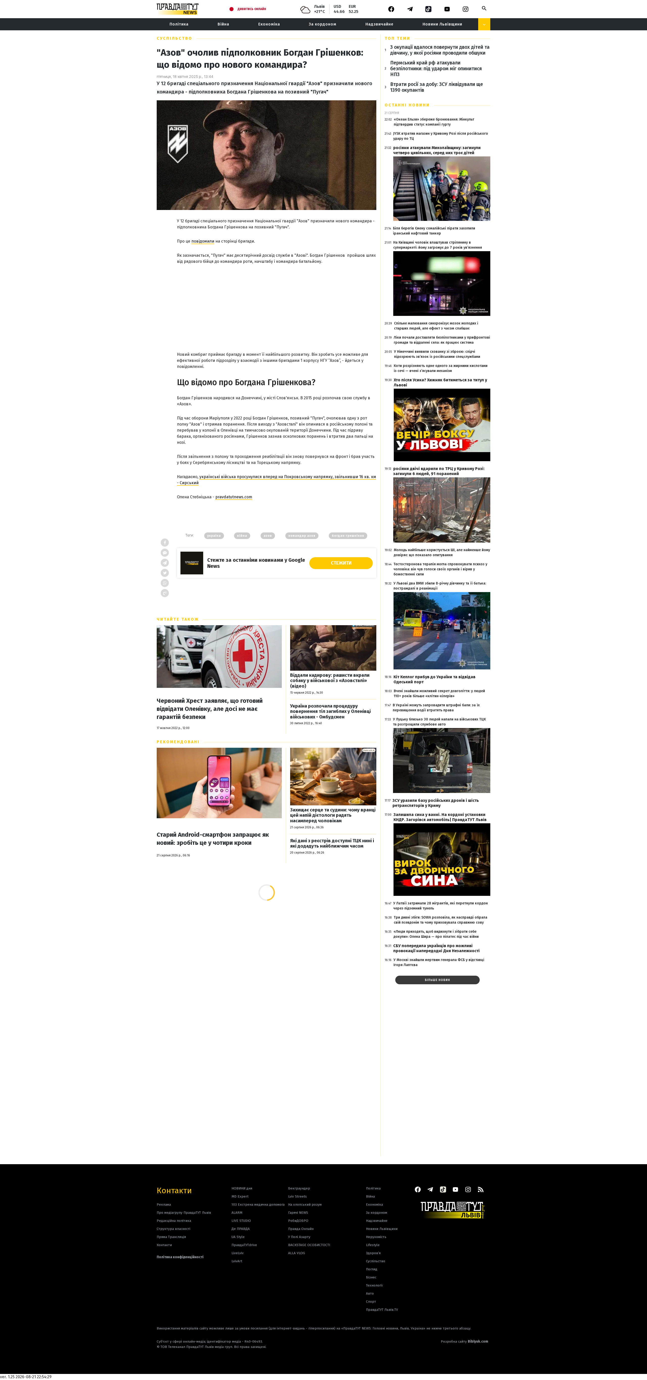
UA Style (238, 1237)
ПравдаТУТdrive (244, 1245)
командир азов (301, 535)
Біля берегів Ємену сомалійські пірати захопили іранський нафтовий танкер (434, 231)
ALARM (237, 1212)
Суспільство (174, 38)
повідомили (202, 241)
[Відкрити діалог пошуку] (484, 8)
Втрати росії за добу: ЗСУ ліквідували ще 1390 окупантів (436, 87)
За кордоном (322, 24)
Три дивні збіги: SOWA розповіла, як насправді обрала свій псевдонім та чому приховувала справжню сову (440, 920)
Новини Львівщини (442, 24)
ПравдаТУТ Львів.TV (382, 1309)
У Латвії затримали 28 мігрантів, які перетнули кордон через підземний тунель (440, 905)
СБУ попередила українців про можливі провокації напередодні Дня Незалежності (436, 948)
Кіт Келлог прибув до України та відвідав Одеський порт (434, 679)
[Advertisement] (276, 303)
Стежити (341, 563)
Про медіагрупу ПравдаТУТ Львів (184, 1212)
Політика (179, 24)
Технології (374, 1285)
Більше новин (437, 980)
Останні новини (407, 105)
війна (242, 535)
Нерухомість (376, 1237)
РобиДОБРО (298, 1221)
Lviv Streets (297, 1196)
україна (214, 535)
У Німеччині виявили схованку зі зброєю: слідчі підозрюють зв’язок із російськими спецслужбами (437, 354)
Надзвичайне (379, 24)
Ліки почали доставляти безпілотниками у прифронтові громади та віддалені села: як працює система (442, 340)
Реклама (164, 1204)
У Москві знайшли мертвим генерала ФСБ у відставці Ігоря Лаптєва (439, 962)
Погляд (371, 1269)
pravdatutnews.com (233, 497)
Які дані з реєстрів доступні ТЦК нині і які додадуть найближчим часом (332, 843)
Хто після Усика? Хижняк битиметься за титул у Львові (440, 382)
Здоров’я (373, 1253)
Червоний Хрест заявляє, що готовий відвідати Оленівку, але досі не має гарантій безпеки (210, 708)
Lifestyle (373, 1245)
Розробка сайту (464, 1341)
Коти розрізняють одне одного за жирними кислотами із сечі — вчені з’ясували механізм (441, 368)
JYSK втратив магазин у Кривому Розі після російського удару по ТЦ (440, 136)
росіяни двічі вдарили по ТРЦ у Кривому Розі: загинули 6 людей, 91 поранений (438, 471)
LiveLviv (238, 1253)
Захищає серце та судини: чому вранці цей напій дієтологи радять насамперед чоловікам (333, 815)
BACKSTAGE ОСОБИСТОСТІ (309, 1245)
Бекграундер (299, 1188)
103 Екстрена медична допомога (258, 1204)
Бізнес (371, 1277)
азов (268, 535)
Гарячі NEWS (298, 1212)
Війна (223, 24)
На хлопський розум (305, 1204)
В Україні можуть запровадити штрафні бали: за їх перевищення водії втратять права (436, 707)
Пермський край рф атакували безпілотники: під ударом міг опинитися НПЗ (436, 68)
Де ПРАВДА (241, 1229)
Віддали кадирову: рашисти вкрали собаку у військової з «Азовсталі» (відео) (329, 681)
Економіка (269, 24)
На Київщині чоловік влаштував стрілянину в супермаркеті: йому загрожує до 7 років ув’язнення (437, 245)
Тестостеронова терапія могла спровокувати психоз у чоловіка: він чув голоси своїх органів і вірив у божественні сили (440, 569)
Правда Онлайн (301, 1229)
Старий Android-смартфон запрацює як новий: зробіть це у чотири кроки (213, 838)
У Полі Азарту (299, 1237)
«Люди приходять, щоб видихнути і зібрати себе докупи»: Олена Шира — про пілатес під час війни (436, 934)
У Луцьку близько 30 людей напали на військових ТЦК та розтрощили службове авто (439, 722)
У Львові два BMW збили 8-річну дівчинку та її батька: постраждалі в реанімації (440, 586)
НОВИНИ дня (242, 1188)
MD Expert (240, 1196)
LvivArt (237, 1261)
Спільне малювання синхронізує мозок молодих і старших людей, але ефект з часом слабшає (436, 326)
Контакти (174, 1190)
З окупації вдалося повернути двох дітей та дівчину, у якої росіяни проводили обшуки (440, 50)
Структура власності (173, 1229)
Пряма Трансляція (171, 1237)
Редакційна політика (174, 1221)
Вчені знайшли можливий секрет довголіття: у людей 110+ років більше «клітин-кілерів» (439, 693)
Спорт (371, 1301)
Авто (370, 1293)
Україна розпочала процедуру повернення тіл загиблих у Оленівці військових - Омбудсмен (330, 712)
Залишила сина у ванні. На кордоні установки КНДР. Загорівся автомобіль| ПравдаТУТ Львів (440, 817)
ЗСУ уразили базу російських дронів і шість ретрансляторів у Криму (435, 803)
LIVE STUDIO (241, 1221)
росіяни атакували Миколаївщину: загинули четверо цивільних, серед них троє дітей (437, 150)
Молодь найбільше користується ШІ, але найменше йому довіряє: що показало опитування (442, 552)
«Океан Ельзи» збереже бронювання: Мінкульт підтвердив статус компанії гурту (434, 122)
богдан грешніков (348, 535)
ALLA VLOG (296, 1253)
